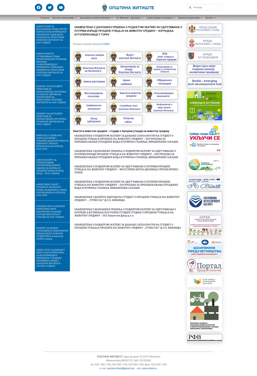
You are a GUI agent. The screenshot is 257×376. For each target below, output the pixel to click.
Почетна (45, 17)
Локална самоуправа (63, 17)
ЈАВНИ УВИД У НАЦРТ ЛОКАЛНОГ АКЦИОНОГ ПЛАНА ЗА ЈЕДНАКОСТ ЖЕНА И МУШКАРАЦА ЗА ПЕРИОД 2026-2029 (51, 190)
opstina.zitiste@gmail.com (121, 368)
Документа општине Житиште (95, 17)
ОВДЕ (106, 44)
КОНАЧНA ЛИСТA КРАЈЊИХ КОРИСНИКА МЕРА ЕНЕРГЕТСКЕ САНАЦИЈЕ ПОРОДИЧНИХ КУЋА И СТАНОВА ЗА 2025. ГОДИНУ (50, 211)
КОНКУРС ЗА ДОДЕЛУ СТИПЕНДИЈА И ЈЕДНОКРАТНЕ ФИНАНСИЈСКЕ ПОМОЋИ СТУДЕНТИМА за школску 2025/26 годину (52, 233)
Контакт (209, 17)
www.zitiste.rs (150, 368)
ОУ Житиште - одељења (128, 17)
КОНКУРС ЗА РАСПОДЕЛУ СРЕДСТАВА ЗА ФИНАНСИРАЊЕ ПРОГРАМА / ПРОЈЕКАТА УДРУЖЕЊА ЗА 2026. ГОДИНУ (51, 119)
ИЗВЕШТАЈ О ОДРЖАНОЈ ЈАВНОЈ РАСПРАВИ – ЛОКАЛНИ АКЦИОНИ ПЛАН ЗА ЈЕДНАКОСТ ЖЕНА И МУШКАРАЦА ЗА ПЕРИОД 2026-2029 (52, 142)
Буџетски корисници (188, 17)
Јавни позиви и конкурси (159, 17)
